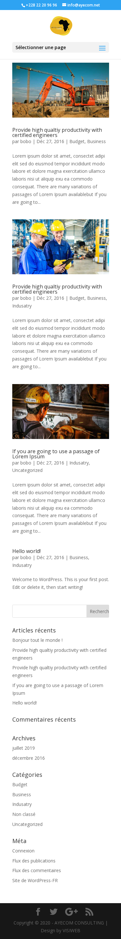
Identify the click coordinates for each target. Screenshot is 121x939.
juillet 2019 (23, 748)
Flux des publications (33, 861)
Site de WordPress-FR (35, 880)
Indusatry (22, 306)
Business (96, 141)
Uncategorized (27, 470)
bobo (25, 141)
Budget (77, 141)
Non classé (23, 814)
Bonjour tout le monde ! (37, 640)
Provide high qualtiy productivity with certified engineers (57, 132)
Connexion (23, 851)
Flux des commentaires (36, 870)
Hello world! (26, 551)
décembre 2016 (28, 758)
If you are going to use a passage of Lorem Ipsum (56, 454)
